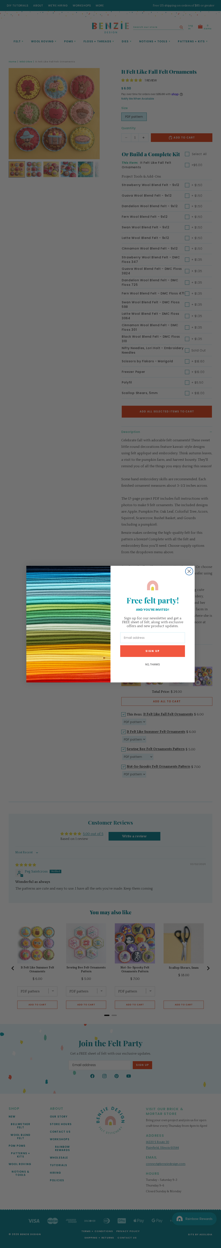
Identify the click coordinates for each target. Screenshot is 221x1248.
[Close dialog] (189, 571)
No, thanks (152, 664)
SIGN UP (152, 651)
